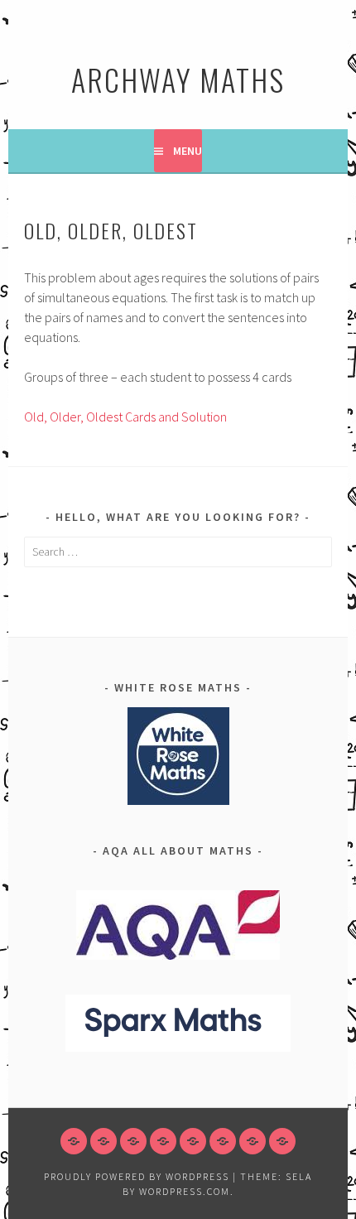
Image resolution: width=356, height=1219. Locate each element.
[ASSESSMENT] (282, 1141)
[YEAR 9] (163, 1141)
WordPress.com (184, 1191)
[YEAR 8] (133, 1141)
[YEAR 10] (193, 1141)
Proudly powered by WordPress (136, 1176)
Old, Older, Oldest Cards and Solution (125, 416)
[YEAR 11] (222, 1141)
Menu (187, 150)
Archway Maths (178, 79)
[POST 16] (252, 1141)
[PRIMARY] (73, 1141)
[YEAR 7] (103, 1141)
